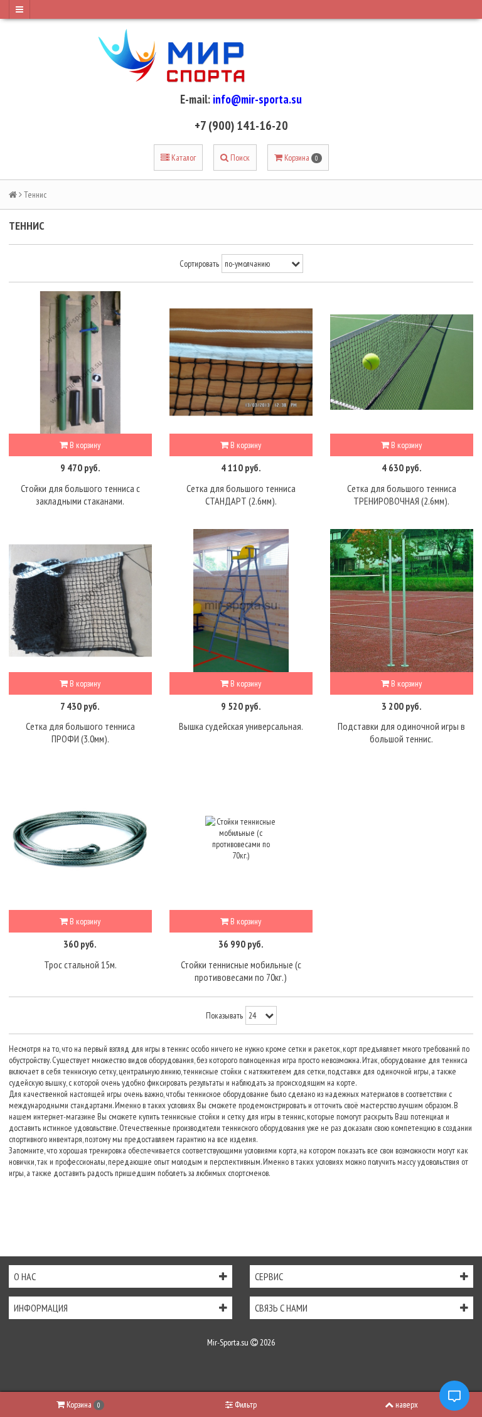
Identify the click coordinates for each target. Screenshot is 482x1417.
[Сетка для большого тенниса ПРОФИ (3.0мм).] (80, 600)
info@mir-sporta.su (257, 99)
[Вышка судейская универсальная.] (241, 600)
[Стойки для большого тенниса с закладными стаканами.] (80, 362)
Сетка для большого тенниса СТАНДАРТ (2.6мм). (241, 494)
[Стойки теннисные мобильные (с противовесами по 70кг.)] (241, 838)
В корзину (84, 445)
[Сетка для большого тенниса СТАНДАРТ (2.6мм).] (241, 362)
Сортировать (199, 263)
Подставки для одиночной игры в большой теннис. (401, 732)
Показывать (224, 1015)
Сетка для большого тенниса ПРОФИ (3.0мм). (80, 732)
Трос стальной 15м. (80, 964)
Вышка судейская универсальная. (241, 726)
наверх (406, 1404)
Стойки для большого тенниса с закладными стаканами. (80, 494)
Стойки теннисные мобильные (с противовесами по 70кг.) (241, 970)
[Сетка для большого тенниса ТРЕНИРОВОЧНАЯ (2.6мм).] (401, 362)
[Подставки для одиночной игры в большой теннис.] (401, 600)
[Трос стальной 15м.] (80, 838)
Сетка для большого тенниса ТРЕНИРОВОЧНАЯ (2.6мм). (401, 494)
